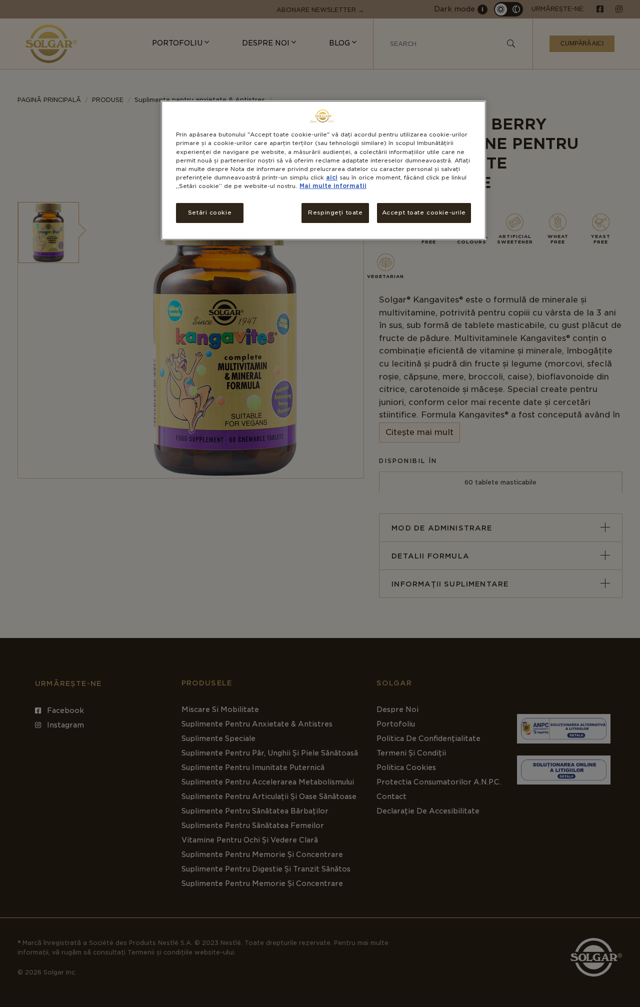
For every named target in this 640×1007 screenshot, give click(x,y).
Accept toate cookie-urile (424, 212)
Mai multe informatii (333, 186)
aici (332, 177)
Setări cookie (210, 212)
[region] (323, 170)
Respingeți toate (335, 212)
